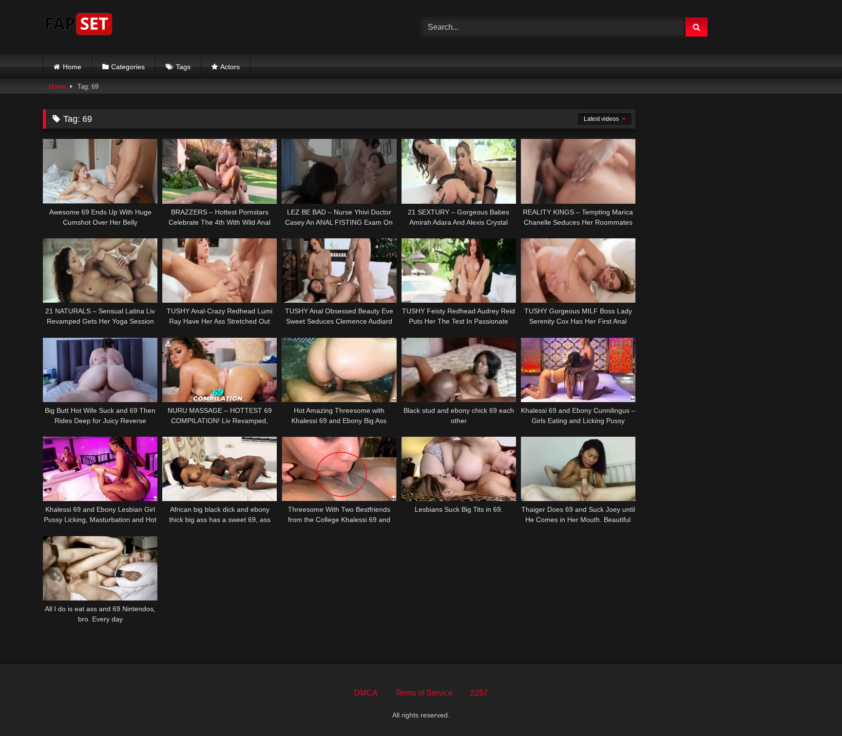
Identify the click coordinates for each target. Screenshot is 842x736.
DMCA (366, 693)
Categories (128, 67)
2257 (479, 693)
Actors (230, 67)
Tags (183, 67)
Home (72, 67)
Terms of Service (424, 693)
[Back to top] (812, 707)
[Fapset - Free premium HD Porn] (79, 25)
